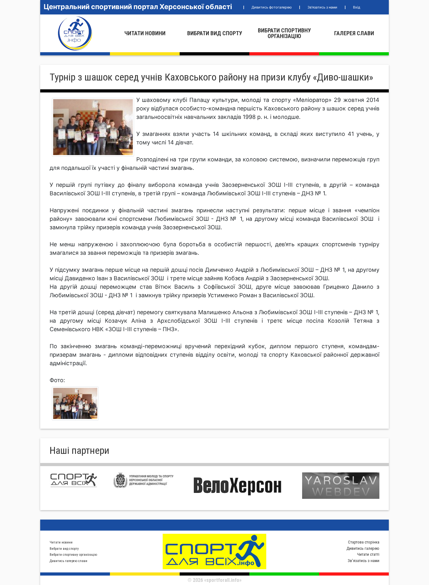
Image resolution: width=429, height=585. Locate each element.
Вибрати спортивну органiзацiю (284, 33)
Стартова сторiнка (363, 542)
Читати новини (145, 33)
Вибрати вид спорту (214, 33)
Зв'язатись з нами (322, 7)
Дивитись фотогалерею (272, 7)
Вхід (356, 7)
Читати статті (368, 554)
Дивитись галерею (362, 548)
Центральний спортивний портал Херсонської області (138, 7)
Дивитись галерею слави (68, 561)
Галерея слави (354, 33)
